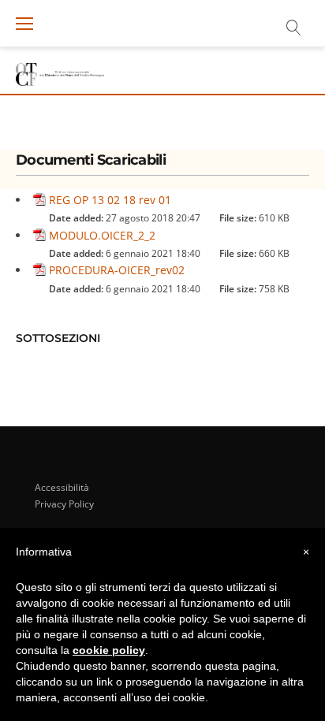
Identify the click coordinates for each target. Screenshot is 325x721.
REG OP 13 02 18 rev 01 (110, 199)
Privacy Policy (64, 504)
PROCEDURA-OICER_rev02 (117, 269)
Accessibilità (62, 487)
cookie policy (109, 650)
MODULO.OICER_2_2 (102, 235)
